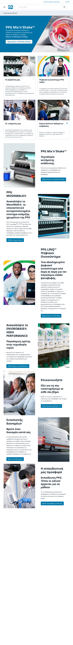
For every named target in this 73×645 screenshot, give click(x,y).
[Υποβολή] (65, 7)
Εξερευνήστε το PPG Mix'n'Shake (19, 42)
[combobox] (42, 7)
